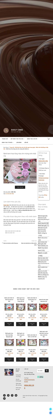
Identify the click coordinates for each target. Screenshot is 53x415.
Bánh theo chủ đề (32, 138)
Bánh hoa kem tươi (10, 232)
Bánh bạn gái (43, 225)
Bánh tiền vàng (43, 272)
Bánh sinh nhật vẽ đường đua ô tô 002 (32, 299)
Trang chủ (5, 138)
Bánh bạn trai (42, 227)
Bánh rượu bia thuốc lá (43, 264)
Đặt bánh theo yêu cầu (17, 138)
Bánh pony (42, 261)
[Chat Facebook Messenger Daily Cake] (50, 412)
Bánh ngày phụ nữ (43, 260)
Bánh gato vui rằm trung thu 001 (20, 335)
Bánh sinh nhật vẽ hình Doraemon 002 (9, 299)
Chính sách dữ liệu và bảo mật (30, 395)
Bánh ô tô (42, 276)
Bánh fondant (42, 242)
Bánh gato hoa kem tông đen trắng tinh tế (20, 299)
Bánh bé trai (42, 217)
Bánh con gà (42, 231)
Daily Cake (17, 130)
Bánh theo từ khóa (7, 142)
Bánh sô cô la (42, 271)
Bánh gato (42, 243)
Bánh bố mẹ (42, 229)
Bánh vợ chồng (43, 274)
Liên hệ (26, 142)
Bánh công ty (42, 234)
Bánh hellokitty (43, 245)
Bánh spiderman (42, 268)
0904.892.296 (43, 161)
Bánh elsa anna (42, 239)
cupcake (41, 278)
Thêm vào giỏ (20, 187)
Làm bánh (18, 142)
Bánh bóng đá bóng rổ (43, 220)
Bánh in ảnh (42, 254)
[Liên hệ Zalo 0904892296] (50, 409)
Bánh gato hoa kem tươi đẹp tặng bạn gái (9, 335)
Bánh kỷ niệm (43, 258)
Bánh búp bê (43, 223)
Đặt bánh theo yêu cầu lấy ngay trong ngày (25, 147)
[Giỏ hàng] (48, 139)
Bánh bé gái (42, 216)
